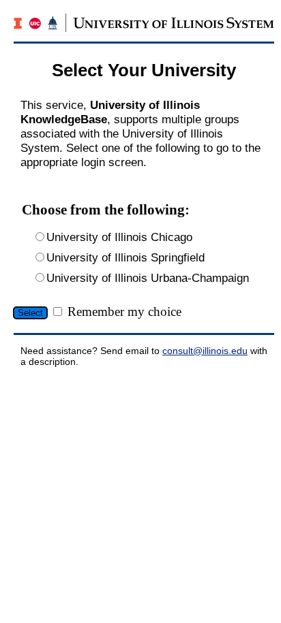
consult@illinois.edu (205, 350)
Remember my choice (124, 311)
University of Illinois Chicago (119, 237)
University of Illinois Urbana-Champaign (147, 278)
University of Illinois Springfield (125, 257)
